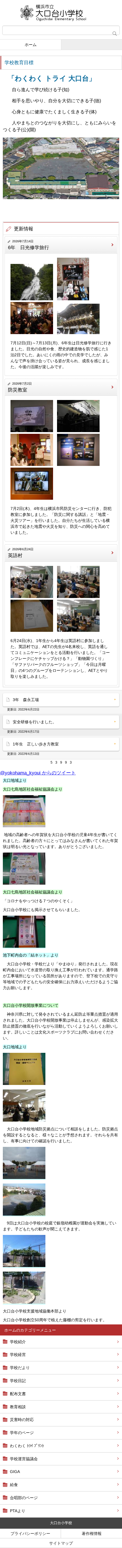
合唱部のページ (24, 1497)
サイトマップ (61, 1543)
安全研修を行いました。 (34, 722)
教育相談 (18, 1407)
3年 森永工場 (26, 699)
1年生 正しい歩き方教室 (36, 744)
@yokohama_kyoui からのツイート (38, 773)
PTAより (17, 1511)
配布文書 (18, 1393)
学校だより (20, 1367)
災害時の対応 (22, 1419)
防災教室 (17, 390)
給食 (14, 1484)
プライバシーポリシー (30, 1533)
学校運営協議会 (24, 1459)
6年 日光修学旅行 (28, 247)
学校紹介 (18, 1341)
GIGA (15, 1471)
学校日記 (18, 1380)
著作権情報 (92, 1533)
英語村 (15, 555)
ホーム (31, 44)
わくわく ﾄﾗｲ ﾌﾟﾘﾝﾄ (27, 1445)
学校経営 (18, 1354)
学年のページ (22, 1432)
